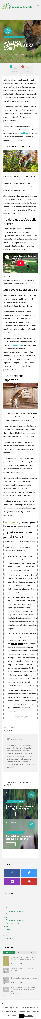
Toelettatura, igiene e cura (15, 911)
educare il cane (17, 345)
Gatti (5, 917)
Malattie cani (10, 905)
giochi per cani (26, 133)
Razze (8, 908)
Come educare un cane (14, 37)
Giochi (5, 926)
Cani (5, 899)
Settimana (9, 952)
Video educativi (8, 938)
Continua (11, 814)
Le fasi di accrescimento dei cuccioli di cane (20, 837)
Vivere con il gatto (12, 923)
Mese (20, 952)
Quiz (7, 932)
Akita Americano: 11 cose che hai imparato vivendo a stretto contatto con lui (23, 959)
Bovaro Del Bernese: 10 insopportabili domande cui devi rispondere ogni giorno (24, 989)
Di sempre (32, 952)
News (5, 935)
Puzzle (8, 929)
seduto (14, 644)
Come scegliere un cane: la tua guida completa (20, 807)
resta (20, 644)
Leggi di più (28, 1016)
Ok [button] (22, 1016)
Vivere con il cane (15, 801)
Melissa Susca (11, 54)
